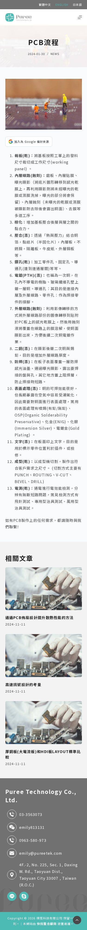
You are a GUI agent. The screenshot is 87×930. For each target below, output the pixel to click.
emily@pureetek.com (40, 853)
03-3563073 (30, 814)
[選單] (80, 17)
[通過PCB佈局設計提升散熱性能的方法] (43, 588)
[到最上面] (77, 920)
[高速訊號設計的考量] (43, 655)
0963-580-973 (32, 840)
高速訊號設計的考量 (23, 684)
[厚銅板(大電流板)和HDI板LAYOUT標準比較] (43, 722)
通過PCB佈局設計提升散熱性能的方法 (39, 617)
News (55, 54)
